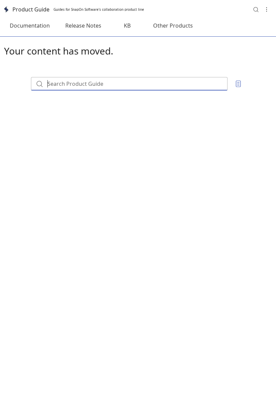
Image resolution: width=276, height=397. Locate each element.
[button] (255, 9)
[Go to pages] (238, 84)
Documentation (30, 25)
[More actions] (266, 9)
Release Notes (83, 25)
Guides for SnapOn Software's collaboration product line (99, 9)
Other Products (173, 25)
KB (127, 25)
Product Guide (30, 9)
